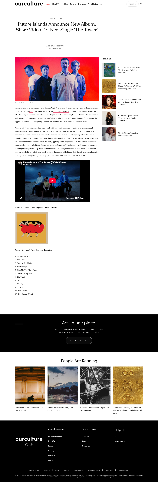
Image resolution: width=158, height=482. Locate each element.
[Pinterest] (58, 40)
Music (52, 18)
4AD (31, 111)
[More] (73, 40)
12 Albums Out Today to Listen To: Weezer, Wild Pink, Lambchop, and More (129, 86)
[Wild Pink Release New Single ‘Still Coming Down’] (95, 386)
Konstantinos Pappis (56, 46)
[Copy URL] (68, 40)
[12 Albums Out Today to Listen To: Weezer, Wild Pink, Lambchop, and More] (109, 86)
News (60, 18)
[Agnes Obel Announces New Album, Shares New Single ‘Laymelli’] (109, 102)
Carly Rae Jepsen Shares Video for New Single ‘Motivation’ (128, 118)
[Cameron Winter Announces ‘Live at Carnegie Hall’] (30, 386)
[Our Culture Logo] (29, 3)
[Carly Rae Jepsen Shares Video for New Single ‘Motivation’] (109, 118)
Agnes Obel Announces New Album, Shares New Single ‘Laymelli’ (129, 102)
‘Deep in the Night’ (47, 114)
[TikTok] (31, 445)
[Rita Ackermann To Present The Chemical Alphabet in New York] (109, 70)
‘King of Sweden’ (28, 114)
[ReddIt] (63, 40)
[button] (141, 4)
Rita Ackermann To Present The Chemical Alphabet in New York (129, 70)
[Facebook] (53, 40)
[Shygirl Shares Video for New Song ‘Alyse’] (109, 134)
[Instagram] (27, 445)
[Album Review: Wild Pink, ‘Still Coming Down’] (63, 386)
